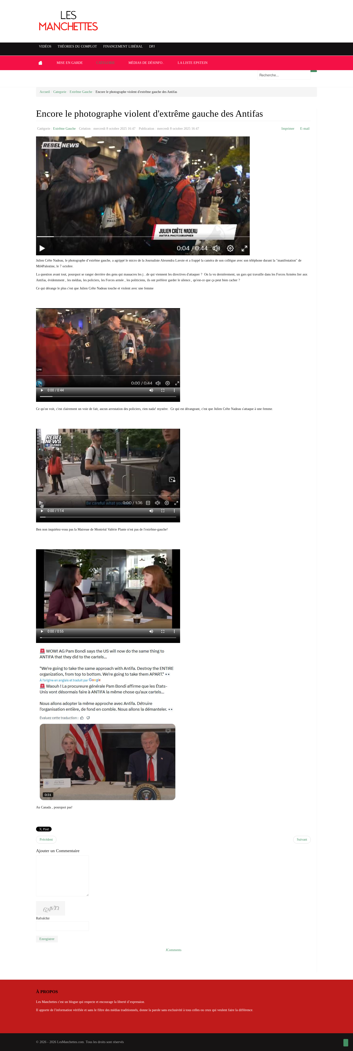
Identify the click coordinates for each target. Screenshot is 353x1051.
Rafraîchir (43, 918)
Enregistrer (47, 939)
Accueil (45, 92)
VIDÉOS (45, 46)
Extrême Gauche (81, 92)
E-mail (305, 128)
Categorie (59, 92)
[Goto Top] (345, 1043)
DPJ (152, 46)
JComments (173, 950)
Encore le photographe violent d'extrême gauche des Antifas (149, 114)
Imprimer (287, 128)
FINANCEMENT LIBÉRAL (123, 46)
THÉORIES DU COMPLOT (77, 46)
